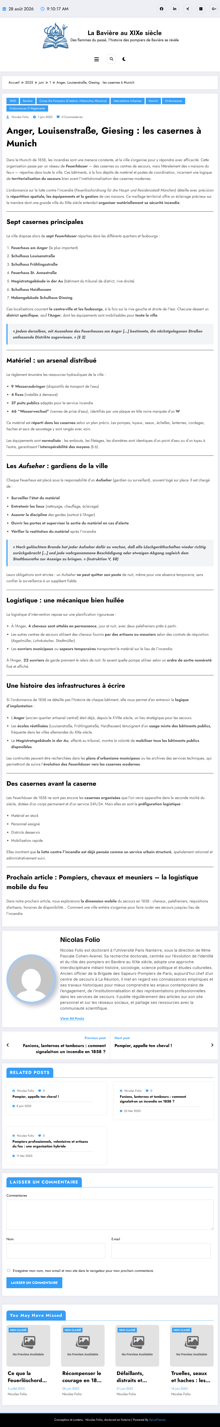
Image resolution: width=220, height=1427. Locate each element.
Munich (153, 101)
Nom (10, 1239)
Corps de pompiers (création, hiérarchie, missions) (73, 101)
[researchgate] (201, 9)
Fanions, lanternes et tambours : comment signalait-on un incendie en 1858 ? (64, 1049)
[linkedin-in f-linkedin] (174, 9)
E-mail (116, 1239)
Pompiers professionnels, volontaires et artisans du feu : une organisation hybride (50, 1144)
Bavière (27, 101)
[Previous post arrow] (7, 1045)
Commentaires (16, 1195)
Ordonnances (173, 101)
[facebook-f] (161, 9)
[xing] (187, 9)
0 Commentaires (72, 117)
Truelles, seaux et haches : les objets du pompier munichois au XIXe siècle (189, 1377)
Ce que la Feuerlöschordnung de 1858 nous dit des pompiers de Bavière (28, 1377)
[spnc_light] (124, 59)
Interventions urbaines (128, 101)
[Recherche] (111, 59)
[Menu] (96, 59)
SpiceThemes (157, 1420)
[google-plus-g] (214, 9)
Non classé (18, 1330)
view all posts (72, 1019)
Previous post (95, 1038)
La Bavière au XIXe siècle (125, 32)
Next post (122, 1038)
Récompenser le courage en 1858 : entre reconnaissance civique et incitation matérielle (82, 1377)
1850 (12, 101)
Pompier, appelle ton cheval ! (143, 1046)
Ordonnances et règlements (27, 108)
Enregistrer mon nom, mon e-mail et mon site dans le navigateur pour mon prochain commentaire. (83, 1270)
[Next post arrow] (212, 1045)
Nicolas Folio (20, 117)
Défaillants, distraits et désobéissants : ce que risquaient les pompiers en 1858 (135, 1377)
